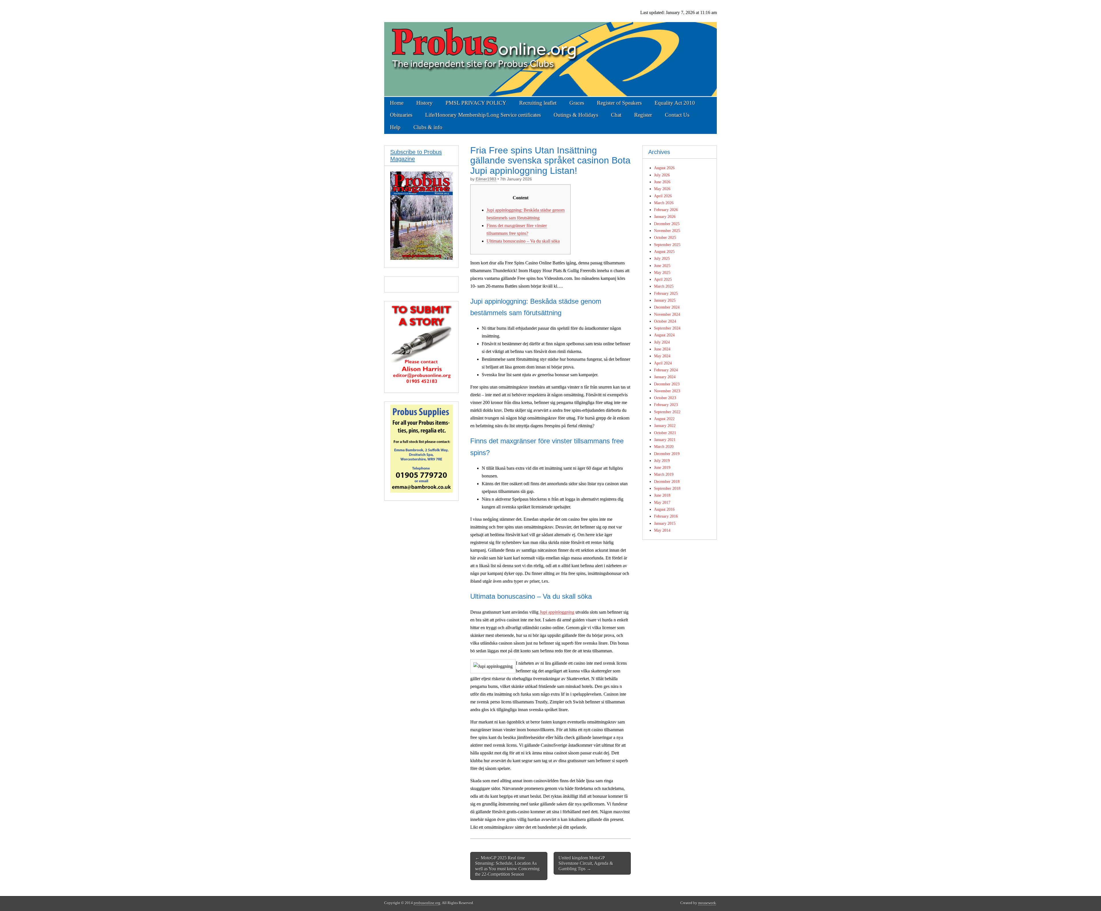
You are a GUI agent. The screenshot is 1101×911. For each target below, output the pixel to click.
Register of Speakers (619, 103)
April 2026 (663, 196)
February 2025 (666, 293)
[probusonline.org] (550, 48)
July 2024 (662, 342)
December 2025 (667, 223)
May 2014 (662, 530)
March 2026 (664, 202)
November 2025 (667, 230)
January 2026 (665, 216)
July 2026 (662, 175)
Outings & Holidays (576, 115)
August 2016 (664, 509)
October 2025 (665, 237)
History (424, 103)
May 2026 (662, 188)
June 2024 (662, 349)
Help (395, 127)
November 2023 (667, 391)
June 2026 (662, 182)
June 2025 (662, 265)
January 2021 (665, 439)
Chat (616, 115)
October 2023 (665, 397)
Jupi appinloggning (557, 612)
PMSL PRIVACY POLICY (476, 103)
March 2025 (664, 286)
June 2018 (662, 495)
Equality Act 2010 (675, 103)
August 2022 (664, 418)
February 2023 (666, 404)
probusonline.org (427, 903)
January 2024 (665, 376)
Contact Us (677, 115)
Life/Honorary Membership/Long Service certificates (483, 115)
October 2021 (665, 432)
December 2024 (667, 307)
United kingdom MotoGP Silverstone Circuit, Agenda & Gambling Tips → (586, 863)
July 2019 (662, 460)
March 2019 (664, 474)
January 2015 (665, 523)
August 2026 (664, 167)
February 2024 (666, 370)
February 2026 (666, 209)
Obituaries (401, 115)
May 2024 (662, 356)
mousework (707, 903)
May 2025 (662, 272)
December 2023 (667, 384)
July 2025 (662, 258)
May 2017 (662, 502)
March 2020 (664, 446)
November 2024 (667, 314)
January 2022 (665, 425)
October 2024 (665, 321)
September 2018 (667, 488)
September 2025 (667, 244)
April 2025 (663, 279)
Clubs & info (427, 127)
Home (396, 103)
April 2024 (663, 363)
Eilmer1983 (486, 179)
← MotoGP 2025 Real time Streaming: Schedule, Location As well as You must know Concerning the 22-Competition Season (507, 866)
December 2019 (667, 453)
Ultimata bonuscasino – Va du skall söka (523, 241)
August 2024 (664, 335)
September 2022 (667, 411)
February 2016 (666, 516)
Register (643, 115)
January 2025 (665, 300)
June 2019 (662, 467)
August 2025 (664, 251)
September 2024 (667, 328)
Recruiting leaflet (538, 103)
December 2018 (667, 481)
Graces (576, 103)
